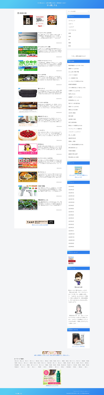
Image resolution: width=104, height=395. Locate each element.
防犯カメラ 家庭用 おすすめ (75, 125)
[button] (88, 11)
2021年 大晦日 (72, 113)
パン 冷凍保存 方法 (73, 78)
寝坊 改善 (71, 116)
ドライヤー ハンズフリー (75, 131)
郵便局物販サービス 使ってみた (76, 65)
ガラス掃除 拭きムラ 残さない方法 (77, 87)
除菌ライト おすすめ (74, 68)
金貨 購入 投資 (72, 119)
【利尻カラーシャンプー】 (52, 385)
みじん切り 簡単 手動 (74, 71)
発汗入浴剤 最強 (72, 122)
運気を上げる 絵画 (73, 109)
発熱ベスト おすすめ (74, 106)
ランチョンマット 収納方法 (75, 128)
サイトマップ (76, 391)
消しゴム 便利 (72, 135)
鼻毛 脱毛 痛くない (73, 147)
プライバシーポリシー (84, 391)
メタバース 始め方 (73, 75)
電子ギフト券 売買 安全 (74, 103)
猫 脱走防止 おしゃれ (74, 100)
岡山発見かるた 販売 (74, 157)
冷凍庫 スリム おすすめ (74, 90)
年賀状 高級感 (72, 150)
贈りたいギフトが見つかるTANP (40, 225)
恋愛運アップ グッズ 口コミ (75, 97)
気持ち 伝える (72, 94)
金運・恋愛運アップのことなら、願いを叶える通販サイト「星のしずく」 (52, 355)
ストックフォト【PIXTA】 (78, 346)
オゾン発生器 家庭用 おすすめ (76, 144)
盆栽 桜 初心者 (72, 138)
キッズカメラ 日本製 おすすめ (76, 81)
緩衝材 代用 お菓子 (73, 154)
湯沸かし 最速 (72, 141)
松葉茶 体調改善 (72, 84)
